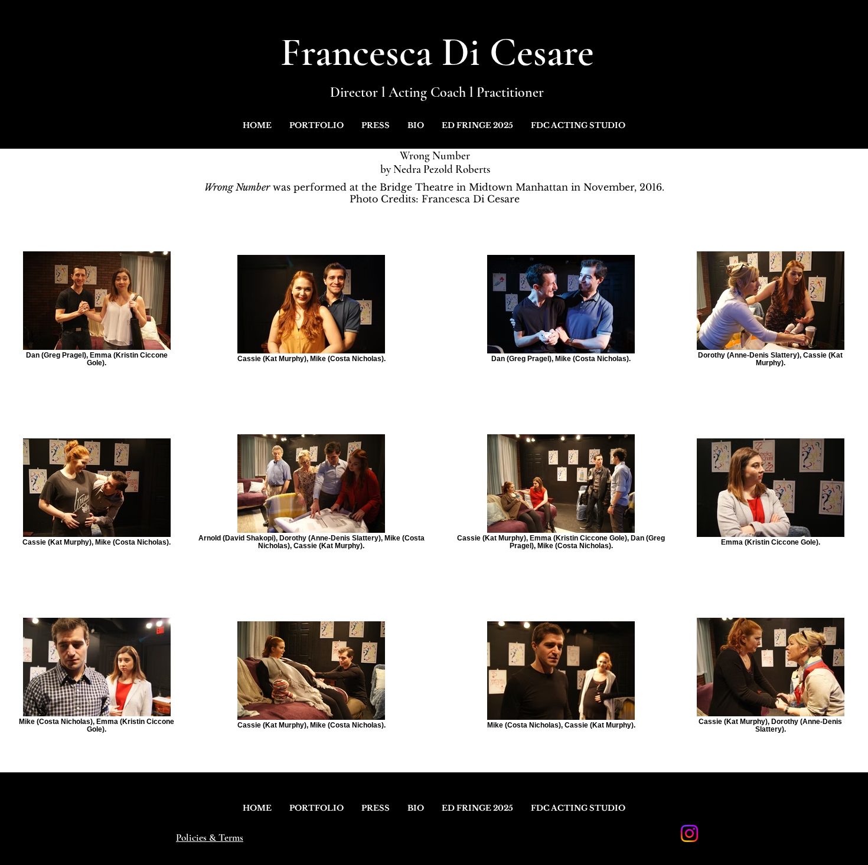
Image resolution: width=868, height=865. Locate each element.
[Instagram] (689, 833)
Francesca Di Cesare (437, 52)
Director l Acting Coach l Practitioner (437, 92)
